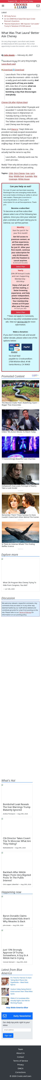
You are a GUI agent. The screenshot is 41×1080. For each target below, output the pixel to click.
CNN (11, 173)
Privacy (20, 1064)
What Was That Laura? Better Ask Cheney (20, 34)
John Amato (9, 55)
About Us (20, 1053)
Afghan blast (21, 102)
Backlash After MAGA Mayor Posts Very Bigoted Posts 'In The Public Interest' (17, 876)
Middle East (19, 176)
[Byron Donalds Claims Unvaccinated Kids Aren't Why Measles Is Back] (17, 904)
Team (20, 1049)
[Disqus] (20, 694)
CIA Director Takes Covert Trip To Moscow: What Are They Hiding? (17, 841)
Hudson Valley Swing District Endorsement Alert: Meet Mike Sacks (21, 991)
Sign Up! (8, 1035)
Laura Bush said (8, 64)
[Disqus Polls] (20, 643)
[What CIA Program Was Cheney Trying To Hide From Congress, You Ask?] (20, 569)
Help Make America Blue (17, 1007)
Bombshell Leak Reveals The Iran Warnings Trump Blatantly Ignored (16, 807)
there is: (14, 129)
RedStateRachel (8, 848)
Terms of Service (25, 612)
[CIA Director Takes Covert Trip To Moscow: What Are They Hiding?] (17, 826)
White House (24, 179)
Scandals (29, 176)
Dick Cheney (19, 173)
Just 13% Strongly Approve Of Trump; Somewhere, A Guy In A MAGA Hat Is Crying (15, 954)
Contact (20, 1057)
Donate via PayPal (26, 347)
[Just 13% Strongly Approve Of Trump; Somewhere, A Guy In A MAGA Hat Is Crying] (17, 938)
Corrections (20, 1072)
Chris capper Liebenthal (10, 884)
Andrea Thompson (9, 814)
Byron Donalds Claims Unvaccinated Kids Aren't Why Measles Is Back (16, 918)
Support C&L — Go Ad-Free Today (20, 1)
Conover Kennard (8, 962)
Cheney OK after (8, 102)
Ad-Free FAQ (22, 321)
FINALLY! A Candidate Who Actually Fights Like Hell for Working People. (20, 1000)
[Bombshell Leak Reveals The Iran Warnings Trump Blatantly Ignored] (17, 793)
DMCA (20, 1068)
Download (8, 69)
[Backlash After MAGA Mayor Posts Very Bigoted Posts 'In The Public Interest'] (17, 860)
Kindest (14, 352)
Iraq (27, 173)
